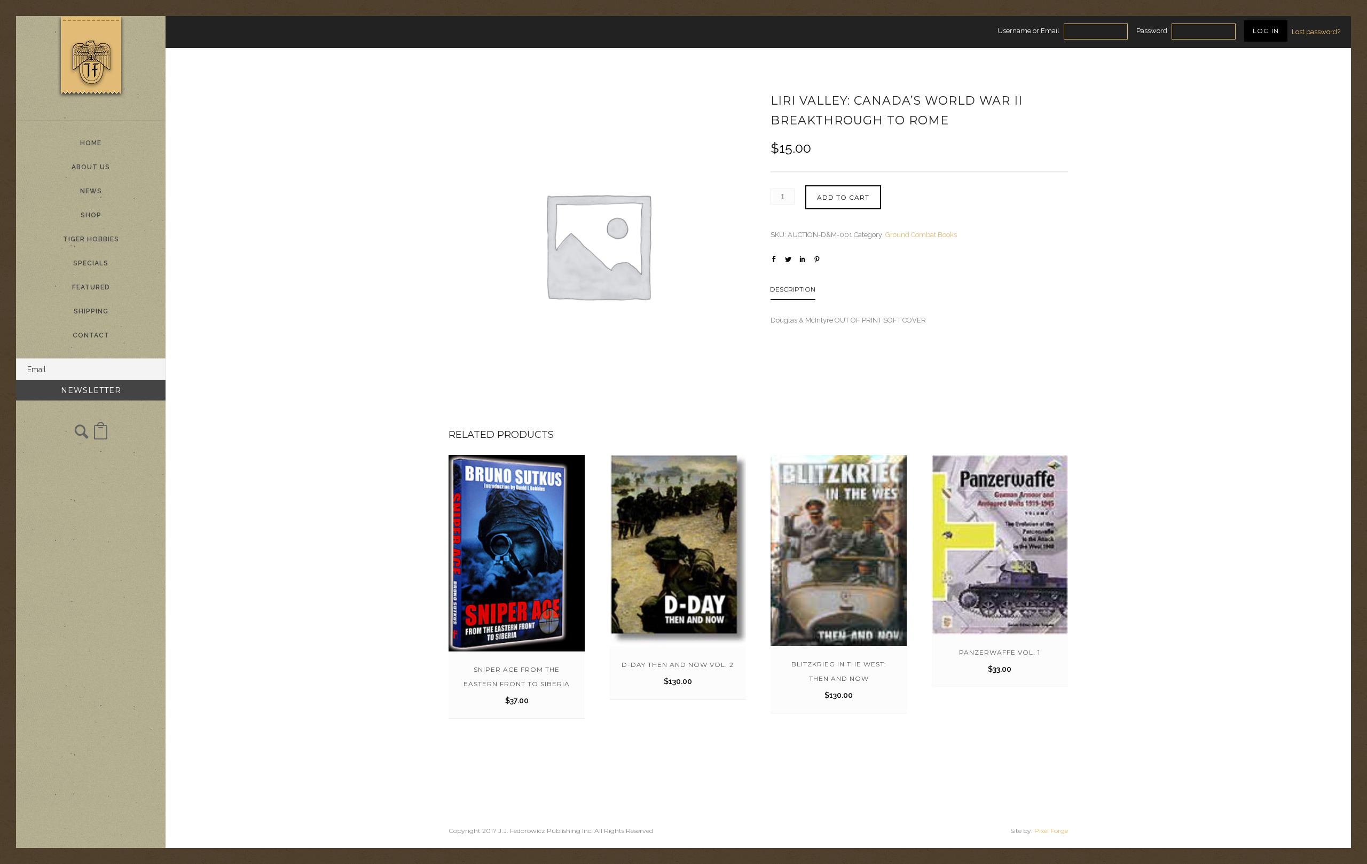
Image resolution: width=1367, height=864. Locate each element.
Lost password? (1316, 32)
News (91, 191)
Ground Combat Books (921, 235)
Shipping (91, 311)
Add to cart (843, 197)
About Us (91, 167)
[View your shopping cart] (100, 436)
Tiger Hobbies (91, 239)
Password (1151, 31)
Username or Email (1028, 31)
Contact (91, 335)
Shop (91, 215)
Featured (91, 287)
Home (90, 143)
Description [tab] (792, 289)
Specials (90, 263)
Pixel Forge (1051, 831)
